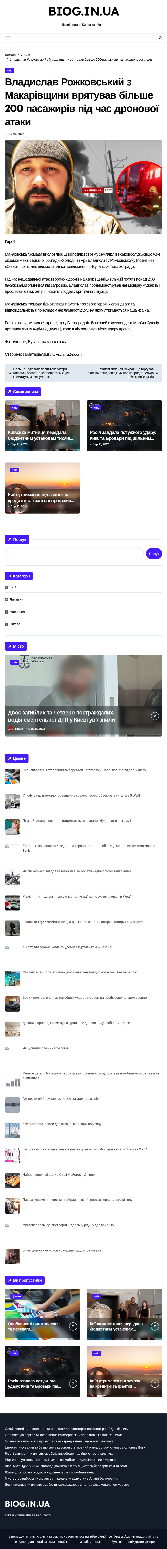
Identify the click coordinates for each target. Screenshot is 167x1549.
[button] (158, 698)
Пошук (19, 539)
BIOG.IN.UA (83, 11)
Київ (9, 70)
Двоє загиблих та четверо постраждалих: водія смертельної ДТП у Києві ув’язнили (61, 716)
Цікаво (15, 624)
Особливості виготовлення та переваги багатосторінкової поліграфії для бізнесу (34, 1331)
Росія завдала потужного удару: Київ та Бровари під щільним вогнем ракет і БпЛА (123, 438)
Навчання (17, 612)
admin (19, 729)
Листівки (16, 599)
